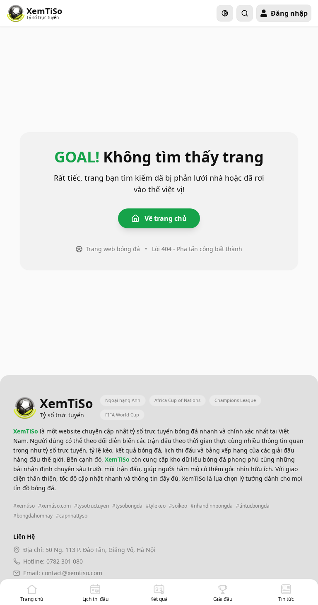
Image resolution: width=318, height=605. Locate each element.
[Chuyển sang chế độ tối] (225, 13)
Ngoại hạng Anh (122, 400)
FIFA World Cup (122, 414)
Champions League (235, 400)
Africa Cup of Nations (177, 400)
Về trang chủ (166, 218)
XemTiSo (26, 431)
